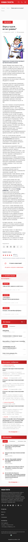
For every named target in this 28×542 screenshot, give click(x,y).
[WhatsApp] (4, 246)
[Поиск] (18, 2)
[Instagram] (2, 505)
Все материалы (5, 278)
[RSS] (21, 505)
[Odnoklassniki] (15, 505)
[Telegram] (7, 246)
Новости (3, 512)
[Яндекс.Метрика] (14, 536)
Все (22, 322)
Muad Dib (6, 416)
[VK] (14, 246)
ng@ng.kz (6, 523)
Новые (5, 326)
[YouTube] (10, 505)
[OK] (17, 246)
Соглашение (4, 517)
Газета (8, 8)
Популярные (12, 326)
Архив (2, 514)
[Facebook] (10, 246)
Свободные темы (22, 441)
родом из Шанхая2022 (9, 365)
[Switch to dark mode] (22, 2)
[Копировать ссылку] (21, 246)
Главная (3, 8)
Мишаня (6, 378)
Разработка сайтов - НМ (14, 539)
